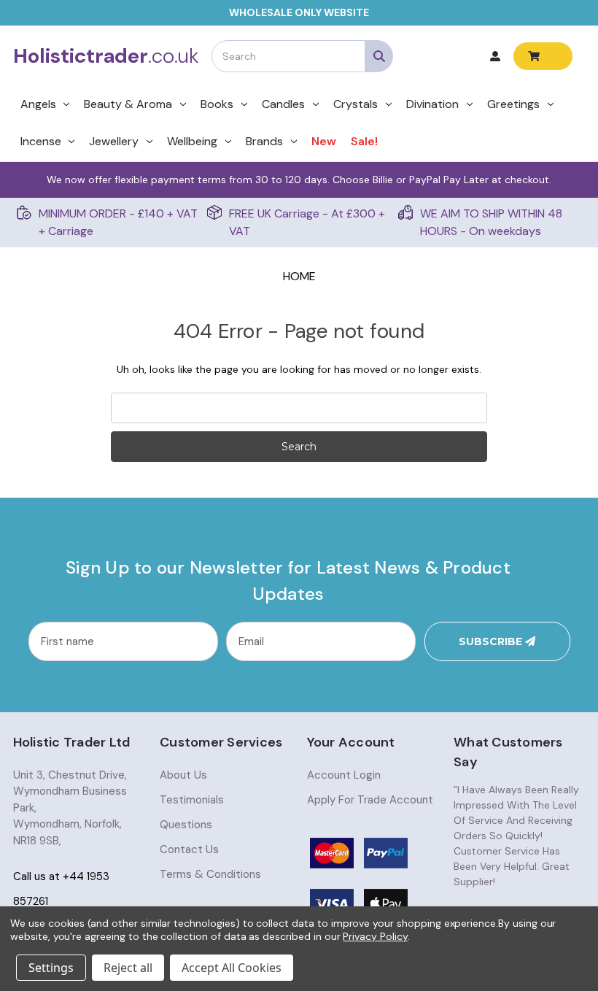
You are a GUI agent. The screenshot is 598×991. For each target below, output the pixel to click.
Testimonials (192, 800)
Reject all (128, 968)
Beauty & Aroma (128, 104)
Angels (38, 104)
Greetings (513, 104)
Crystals (355, 104)
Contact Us (189, 849)
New (323, 141)
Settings (51, 968)
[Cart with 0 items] (542, 56)
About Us (183, 775)
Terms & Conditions (210, 874)
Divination (432, 104)
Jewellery (114, 141)
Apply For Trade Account (370, 800)
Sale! (364, 141)
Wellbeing (192, 141)
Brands (264, 141)
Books (217, 104)
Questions (186, 824)
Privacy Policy (375, 936)
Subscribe (492, 641)
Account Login (344, 775)
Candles (283, 104)
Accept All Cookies (231, 968)
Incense (40, 141)
